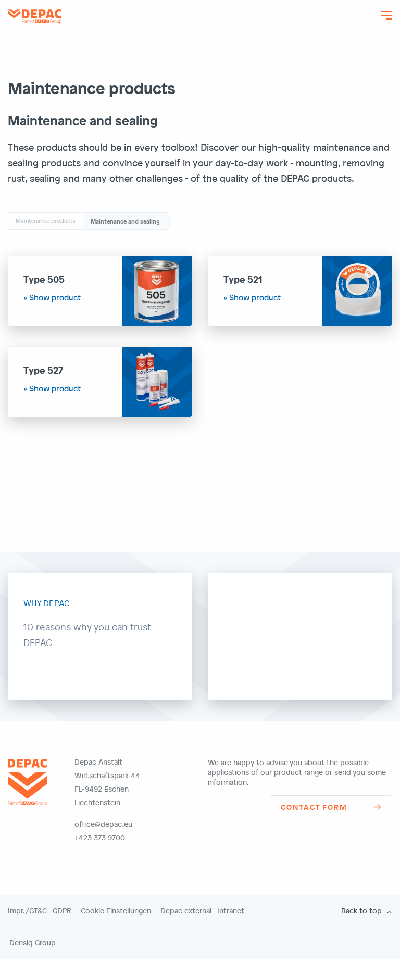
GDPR (62, 910)
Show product (55, 297)
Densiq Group (32, 943)
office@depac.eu (103, 824)
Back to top (361, 910)
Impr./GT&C (27, 910)
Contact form (314, 807)
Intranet (230, 910)
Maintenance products (46, 221)
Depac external (185, 910)
